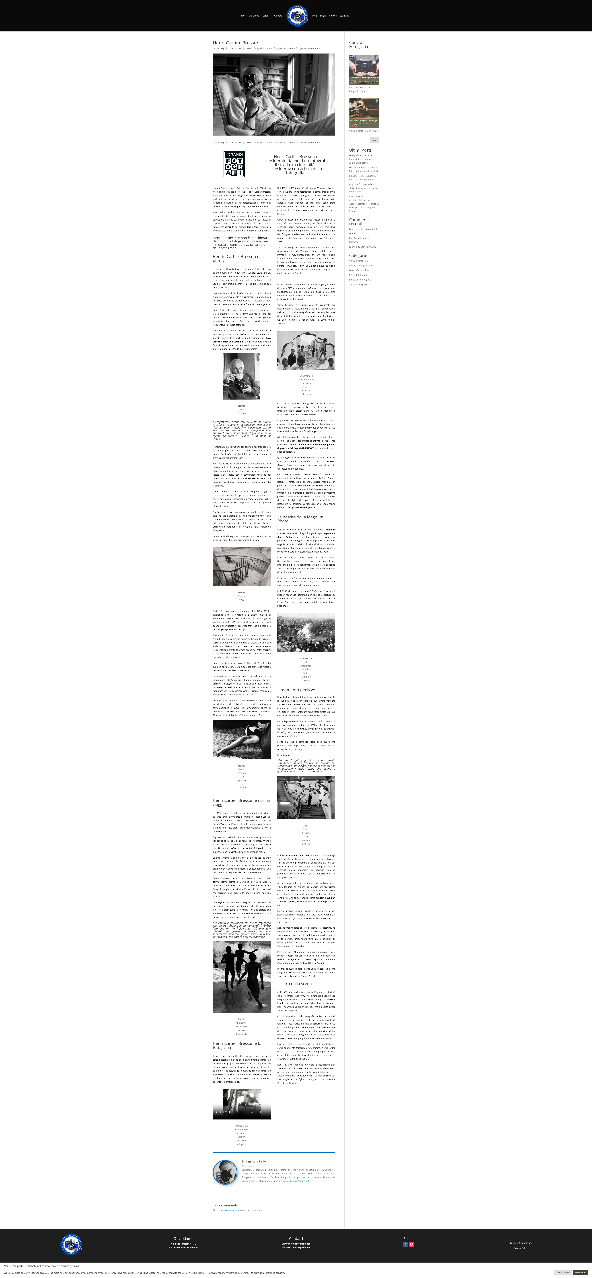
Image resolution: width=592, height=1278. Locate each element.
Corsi (265, 15)
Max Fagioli (222, 48)
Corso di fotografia (254, 48)
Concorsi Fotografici (339, 15)
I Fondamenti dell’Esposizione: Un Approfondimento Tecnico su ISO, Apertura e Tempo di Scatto (364, 203)
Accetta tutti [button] (580, 1272)
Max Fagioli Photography (298, 1180)
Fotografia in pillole (359, 270)
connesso (230, 1210)
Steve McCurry (368, 246)
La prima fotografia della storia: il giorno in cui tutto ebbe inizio (363, 188)
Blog (314, 15)
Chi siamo (254, 15)
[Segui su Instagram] (411, 1244)
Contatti (278, 15)
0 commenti (314, 48)
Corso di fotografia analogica (364, 130)
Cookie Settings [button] (563, 1272)
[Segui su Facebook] (405, 1244)
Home (243, 15)
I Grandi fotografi (273, 48)
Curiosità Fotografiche (360, 265)
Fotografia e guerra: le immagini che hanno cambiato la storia (360, 159)
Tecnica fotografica (359, 284)
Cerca (375, 140)
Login (323, 15)
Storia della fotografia (295, 48)
